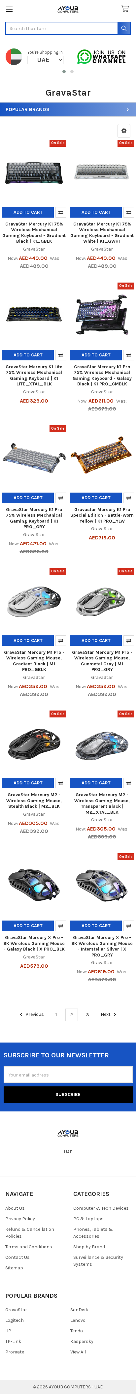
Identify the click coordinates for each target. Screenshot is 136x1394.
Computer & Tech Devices (101, 1208)
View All (78, 1352)
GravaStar (16, 1310)
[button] (64, 71)
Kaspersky (81, 1341)
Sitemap (14, 1268)
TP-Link (13, 1341)
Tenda (76, 1331)
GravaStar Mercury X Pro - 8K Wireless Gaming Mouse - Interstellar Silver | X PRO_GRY (102, 946)
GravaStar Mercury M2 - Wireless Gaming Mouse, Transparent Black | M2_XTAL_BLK (102, 803)
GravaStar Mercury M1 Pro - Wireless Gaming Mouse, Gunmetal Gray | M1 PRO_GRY (102, 661)
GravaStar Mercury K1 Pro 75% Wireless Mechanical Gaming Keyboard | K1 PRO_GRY (34, 518)
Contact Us (17, 1257)
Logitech (14, 1320)
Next (106, 1014)
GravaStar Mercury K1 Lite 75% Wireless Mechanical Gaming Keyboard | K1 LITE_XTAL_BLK (34, 375)
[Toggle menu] (9, 9)
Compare (60, 212)
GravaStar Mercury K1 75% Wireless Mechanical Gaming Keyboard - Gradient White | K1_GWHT (102, 232)
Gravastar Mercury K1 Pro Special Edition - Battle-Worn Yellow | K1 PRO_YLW (102, 515)
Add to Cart (28, 212)
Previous (34, 1014)
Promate (14, 1352)
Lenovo (77, 1320)
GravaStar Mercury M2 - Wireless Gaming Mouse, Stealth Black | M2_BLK (34, 800)
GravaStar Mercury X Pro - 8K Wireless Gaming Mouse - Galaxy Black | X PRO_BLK (34, 943)
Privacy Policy (20, 1219)
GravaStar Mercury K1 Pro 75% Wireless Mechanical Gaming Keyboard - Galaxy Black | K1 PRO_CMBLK (102, 375)
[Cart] (126, 9)
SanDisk (79, 1310)
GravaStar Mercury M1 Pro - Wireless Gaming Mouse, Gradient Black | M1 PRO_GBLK (34, 661)
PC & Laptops (88, 1219)
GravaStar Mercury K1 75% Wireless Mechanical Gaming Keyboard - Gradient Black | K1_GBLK (34, 232)
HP (8, 1331)
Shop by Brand (89, 1247)
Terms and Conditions (28, 1247)
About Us (15, 1208)
